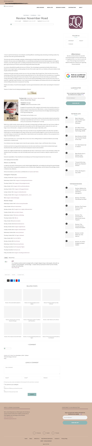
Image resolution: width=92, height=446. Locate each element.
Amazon (35, 98)
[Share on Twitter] (14, 280)
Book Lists (50, 7)
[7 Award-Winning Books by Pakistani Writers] (69, 164)
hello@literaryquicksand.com (10, 418)
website (19, 171)
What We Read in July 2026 (80, 171)
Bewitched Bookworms (19, 223)
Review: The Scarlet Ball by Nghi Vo (12, 302)
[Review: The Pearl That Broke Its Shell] (69, 200)
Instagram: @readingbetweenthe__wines (22, 194)
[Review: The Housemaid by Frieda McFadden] (69, 226)
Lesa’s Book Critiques (18, 212)
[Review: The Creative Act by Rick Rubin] (13, 329)
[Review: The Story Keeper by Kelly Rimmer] (51, 295)
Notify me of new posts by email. (11, 391)
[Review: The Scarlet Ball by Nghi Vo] (13, 295)
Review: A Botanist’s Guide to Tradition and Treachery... (17, 3)
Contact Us (57, 438)
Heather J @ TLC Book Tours (10, 355)
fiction (13, 274)
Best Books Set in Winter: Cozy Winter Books (80, 155)
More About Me (15, 267)
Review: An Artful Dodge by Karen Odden (80, 243)
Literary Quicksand (20, 232)
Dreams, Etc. (17, 249)
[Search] (87, 7)
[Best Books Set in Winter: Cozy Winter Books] (69, 156)
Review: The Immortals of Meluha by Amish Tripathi (80, 217)
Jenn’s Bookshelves (17, 206)
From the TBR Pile (17, 238)
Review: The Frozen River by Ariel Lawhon (80, 208)
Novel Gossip (17, 241)
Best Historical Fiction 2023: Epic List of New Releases (80, 121)
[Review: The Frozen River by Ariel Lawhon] (69, 208)
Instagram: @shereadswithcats (20, 177)
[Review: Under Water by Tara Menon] (51, 312)
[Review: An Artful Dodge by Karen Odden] (32, 295)
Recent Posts (12, 257)
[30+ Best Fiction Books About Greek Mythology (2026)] (69, 130)
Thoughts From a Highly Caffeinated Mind (23, 209)
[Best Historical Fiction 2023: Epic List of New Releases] (69, 120)
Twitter (36, 171)
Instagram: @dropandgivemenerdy (22, 183)
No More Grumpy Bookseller (22, 203)
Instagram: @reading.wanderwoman (22, 252)
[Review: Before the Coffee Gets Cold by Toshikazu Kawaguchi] (69, 190)
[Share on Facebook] (11, 280)
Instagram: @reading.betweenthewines (24, 180)
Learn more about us (8, 417)
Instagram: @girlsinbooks (19, 226)
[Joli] (6, 261)
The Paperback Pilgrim (19, 247)
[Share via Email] (19, 280)
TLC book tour (20, 274)
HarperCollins (30, 98)
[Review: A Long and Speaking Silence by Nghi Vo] (32, 329)
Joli (20, 21)
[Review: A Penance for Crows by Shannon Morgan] (13, 312)
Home (26, 438)
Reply (5, 358)
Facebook (31, 171)
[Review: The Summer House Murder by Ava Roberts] (51, 329)
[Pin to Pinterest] (16, 280)
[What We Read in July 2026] (69, 173)
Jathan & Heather (16, 221)
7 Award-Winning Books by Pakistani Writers (80, 164)
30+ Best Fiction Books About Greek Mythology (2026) (80, 129)
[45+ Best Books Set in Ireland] (69, 147)
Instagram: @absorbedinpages (12, 197)
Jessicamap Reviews (19, 244)
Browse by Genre (60, 7)
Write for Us (36, 438)
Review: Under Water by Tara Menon (51, 319)
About (80, 7)
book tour (7, 274)
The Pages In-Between (19, 235)
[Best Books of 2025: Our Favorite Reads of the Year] (69, 138)
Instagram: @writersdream (20, 229)
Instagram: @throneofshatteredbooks (21, 186)
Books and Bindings (20, 215)
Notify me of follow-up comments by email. (13, 388)
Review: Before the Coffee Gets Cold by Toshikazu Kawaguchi (80, 191)
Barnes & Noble (41, 98)
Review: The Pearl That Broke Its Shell (80, 198)
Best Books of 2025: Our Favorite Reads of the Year (80, 138)
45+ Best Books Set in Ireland (80, 145)
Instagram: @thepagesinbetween (21, 189)
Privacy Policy (64, 438)
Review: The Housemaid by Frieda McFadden (80, 226)
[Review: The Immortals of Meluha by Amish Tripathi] (69, 217)
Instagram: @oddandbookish (20, 192)
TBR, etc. (16, 218)
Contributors (72, 7)
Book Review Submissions (47, 438)
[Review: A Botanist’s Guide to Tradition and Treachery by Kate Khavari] (32, 312)
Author (6, 257)
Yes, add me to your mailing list (11, 384)
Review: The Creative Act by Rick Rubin (12, 336)
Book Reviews (40, 7)
